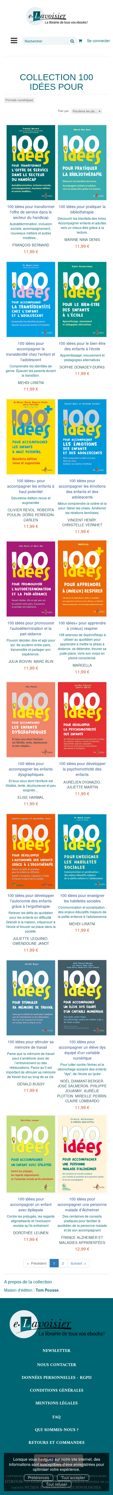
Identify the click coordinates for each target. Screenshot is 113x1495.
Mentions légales (56, 1403)
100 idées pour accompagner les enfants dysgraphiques (31, 769)
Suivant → (78, 1263)
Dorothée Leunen (30, 1232)
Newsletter (56, 1351)
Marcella (82, 665)
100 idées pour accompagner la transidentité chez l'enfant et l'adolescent (30, 351)
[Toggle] (14, 40)
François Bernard (30, 244)
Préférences (38, 1477)
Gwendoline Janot (31, 943)
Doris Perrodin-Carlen (38, 517)
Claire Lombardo (82, 1100)
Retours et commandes (56, 1443)
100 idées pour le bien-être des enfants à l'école (82, 346)
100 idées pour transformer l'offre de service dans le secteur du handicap (31, 212)
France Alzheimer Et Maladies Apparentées (82, 1240)
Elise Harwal (31, 797)
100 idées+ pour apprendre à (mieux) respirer (82, 625)
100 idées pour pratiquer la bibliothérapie (82, 209)
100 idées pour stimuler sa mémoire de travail (31, 1044)
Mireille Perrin (90, 1095)
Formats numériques (19, 100)
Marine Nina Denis (82, 239)
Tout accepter (73, 1477)
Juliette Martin (82, 787)
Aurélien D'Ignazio (81, 782)
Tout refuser (56, 1484)
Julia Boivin (20, 661)
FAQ (56, 1417)
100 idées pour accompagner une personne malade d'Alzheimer (82, 1204)
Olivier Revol (21, 509)
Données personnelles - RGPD (57, 1378)
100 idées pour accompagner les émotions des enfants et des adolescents (82, 489)
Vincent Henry (81, 519)
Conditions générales (56, 1390)
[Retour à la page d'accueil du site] (56, 16)
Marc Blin (43, 661)
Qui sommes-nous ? (56, 1430)
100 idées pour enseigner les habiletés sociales (82, 898)
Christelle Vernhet (82, 524)
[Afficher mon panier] (80, 40)
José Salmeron (73, 1085)
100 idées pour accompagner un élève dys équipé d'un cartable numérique (82, 1050)
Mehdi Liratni (31, 382)
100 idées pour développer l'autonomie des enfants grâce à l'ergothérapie (30, 901)
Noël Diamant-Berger (81, 1081)
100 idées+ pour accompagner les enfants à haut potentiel (30, 486)
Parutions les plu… (85, 111)
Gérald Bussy (31, 1084)
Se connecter (98, 40)
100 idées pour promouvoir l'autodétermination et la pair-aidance (30, 628)
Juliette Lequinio (30, 938)
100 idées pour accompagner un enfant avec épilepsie (31, 1204)
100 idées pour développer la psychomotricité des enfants (82, 769)
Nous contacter (56, 1365)
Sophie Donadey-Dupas (82, 367)
